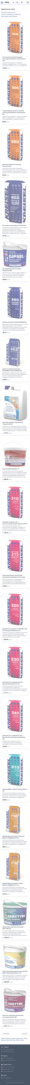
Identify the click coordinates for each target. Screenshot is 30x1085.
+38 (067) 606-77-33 (8, 1052)
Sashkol (13, 1038)
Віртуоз (3, 1040)
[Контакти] (22, 2)
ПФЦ (7, 2)
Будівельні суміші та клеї (8, 12)
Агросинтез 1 (19, 1038)
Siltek (7, 1040)
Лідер (25, 1038)
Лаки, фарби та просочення (9, 16)
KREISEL (8, 1038)
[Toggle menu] (28, 2)
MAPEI (18, 1040)
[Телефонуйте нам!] (17, 2)
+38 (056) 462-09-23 (8, 1049)
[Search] (13, 2)
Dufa (14, 1040)
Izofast (22, 1040)
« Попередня (5, 1033)
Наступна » (25, 1033)
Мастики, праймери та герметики (11, 14)
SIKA (11, 1040)
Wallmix (3, 1038)
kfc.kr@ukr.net (7, 1078)
